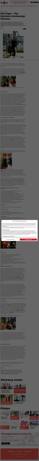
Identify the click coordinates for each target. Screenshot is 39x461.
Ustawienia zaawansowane (10, 239)
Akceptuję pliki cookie (28, 239)
